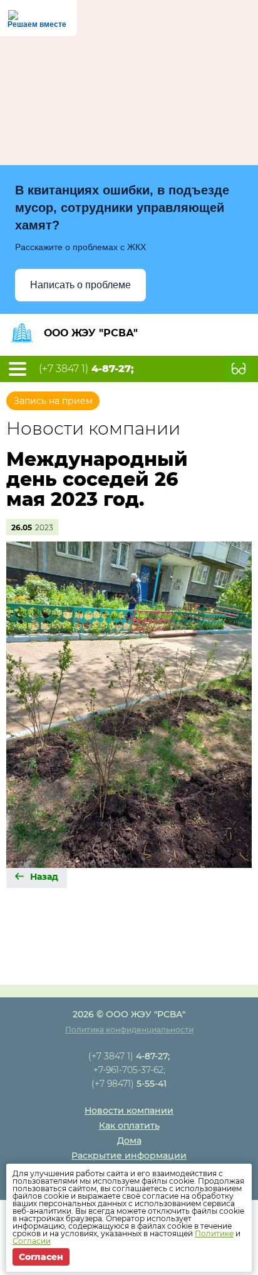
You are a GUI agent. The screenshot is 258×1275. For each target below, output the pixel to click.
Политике (214, 1233)
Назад (44, 876)
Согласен (41, 1256)
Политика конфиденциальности (129, 1029)
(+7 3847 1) (86, 369)
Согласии (32, 1241)
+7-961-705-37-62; (129, 1070)
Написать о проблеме (80, 285)
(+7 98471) (129, 1083)
